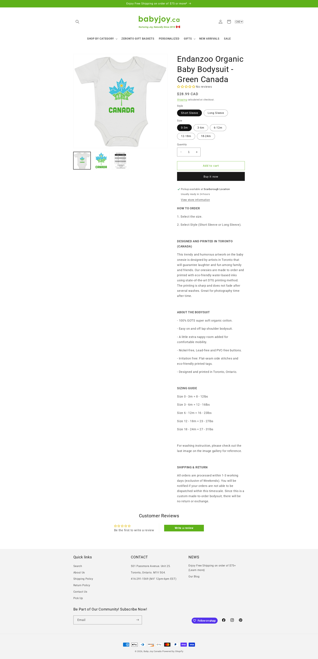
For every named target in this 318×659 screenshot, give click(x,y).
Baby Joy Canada (153, 651)
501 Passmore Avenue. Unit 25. (151, 565)
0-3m (184, 127)
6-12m (218, 127)
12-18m (186, 136)
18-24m (206, 136)
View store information (195, 199)
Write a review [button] (184, 528)
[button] (77, 22)
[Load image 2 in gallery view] (101, 160)
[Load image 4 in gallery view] (120, 160)
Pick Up (78, 598)
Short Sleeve (189, 113)
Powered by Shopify (172, 651)
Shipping (182, 99)
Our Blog (194, 576)
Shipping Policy (83, 578)
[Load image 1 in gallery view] (82, 160)
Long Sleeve (216, 113)
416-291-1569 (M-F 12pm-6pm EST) (153, 578)
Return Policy (81, 585)
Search (77, 565)
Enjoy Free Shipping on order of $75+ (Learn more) (212, 567)
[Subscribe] (137, 619)
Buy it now (211, 176)
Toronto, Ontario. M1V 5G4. (148, 572)
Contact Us (80, 591)
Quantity (182, 144)
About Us (79, 572)
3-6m (200, 127)
